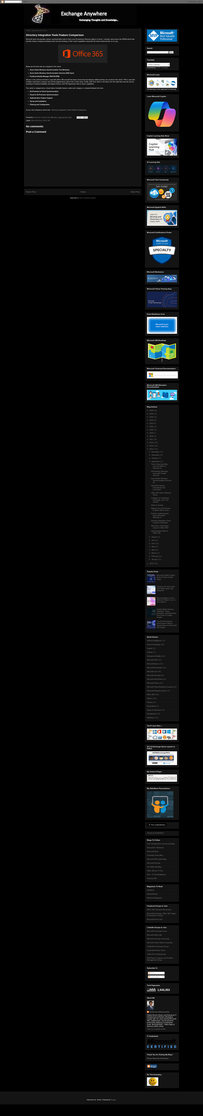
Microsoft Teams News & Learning (159, 943)
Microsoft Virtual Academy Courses (160, 687)
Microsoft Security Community (158, 939)
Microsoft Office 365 (154, 935)
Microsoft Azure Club (154, 919)
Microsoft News (152, 851)
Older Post (135, 192)
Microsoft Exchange (154, 668)
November (156, 455)
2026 (152, 410)
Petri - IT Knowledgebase (156, 874)
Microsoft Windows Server (156, 691)
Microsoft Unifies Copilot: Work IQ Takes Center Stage (166, 577)
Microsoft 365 (152, 660)
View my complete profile (156, 1029)
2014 (152, 449)
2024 (152, 417)
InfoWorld (150, 890)
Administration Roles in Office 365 (159, 532)
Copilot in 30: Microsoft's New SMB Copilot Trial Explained (166, 589)
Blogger (113, 1100)
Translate (164, 67)
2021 (152, 426)
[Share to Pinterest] (87, 117)
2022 (152, 423)
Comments (154, 977)
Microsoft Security (153, 675)
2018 (152, 436)
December (156, 452)
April (153, 550)
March (154, 553)
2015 (152, 446)
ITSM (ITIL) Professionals (156, 954)
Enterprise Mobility (154, 656)
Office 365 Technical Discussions (159, 910)
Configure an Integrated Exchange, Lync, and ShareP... (160, 500)
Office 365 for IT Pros (155, 871)
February (155, 556)
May (153, 546)
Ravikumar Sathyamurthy (159, 1012)
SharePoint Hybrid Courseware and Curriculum (158, 488)
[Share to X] (82, 117)
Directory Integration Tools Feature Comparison (69, 110)
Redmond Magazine (154, 898)
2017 (152, 439)
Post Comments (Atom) (87, 198)
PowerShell (151, 706)
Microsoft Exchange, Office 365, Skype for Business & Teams (161, 914)
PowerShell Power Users (156, 950)
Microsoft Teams (153, 683)
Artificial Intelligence (154, 641)
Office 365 (46, 120)
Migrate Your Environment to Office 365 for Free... (160, 509)
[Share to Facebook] (84, 117)
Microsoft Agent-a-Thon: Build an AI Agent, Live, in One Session (166, 600)
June (154, 543)
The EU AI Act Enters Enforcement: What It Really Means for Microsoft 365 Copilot (167, 624)
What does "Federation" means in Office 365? (160, 527)
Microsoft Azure (36, 120)
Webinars (150, 718)
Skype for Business (154, 710)
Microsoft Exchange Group (157, 931)
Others (149, 698)
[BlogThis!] (80, 117)
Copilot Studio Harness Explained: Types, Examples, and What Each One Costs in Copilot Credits (166, 613)
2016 (152, 442)
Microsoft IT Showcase (155, 848)
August (154, 537)
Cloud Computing (153, 644)
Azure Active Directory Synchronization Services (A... (161, 480)
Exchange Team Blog (155, 855)
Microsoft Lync (152, 671)
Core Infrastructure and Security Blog (161, 844)
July (153, 540)
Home (83, 192)
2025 (152, 414)
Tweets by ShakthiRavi (155, 833)
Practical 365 (152, 878)
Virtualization (151, 714)
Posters (150, 702)
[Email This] (78, 117)
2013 (152, 563)
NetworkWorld (152, 894)
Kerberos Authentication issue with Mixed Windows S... (160, 515)
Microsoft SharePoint (154, 679)
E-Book (149, 652)
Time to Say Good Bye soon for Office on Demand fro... (159, 466)
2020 (152, 430)
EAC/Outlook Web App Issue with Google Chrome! (159, 473)
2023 (152, 420)
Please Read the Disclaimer (158, 1058)
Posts (152, 973)
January (155, 559)
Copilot (149, 648)
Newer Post (31, 192)
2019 (152, 433)
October (155, 458)
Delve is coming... (157, 505)
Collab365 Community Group (158, 946)
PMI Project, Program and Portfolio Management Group (160, 959)
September (156, 461)
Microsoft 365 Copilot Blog (156, 859)
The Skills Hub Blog (154, 867)
